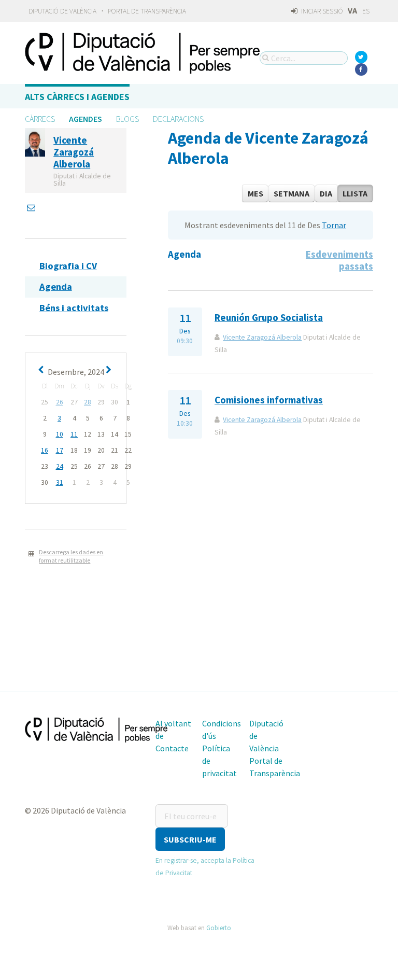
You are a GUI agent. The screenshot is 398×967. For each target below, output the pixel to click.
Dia (326, 193)
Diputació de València (62, 11)
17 (59, 450)
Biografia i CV (68, 266)
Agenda (55, 286)
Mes (255, 193)
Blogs (127, 119)
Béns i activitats (73, 308)
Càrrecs (40, 119)
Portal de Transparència (147, 11)
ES (365, 11)
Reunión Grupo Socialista (269, 318)
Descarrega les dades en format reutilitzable (71, 556)
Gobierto (218, 927)
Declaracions (178, 119)
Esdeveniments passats (339, 260)
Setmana (291, 193)
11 (74, 434)
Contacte (172, 748)
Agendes (85, 119)
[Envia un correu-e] (32, 207)
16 (44, 450)
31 (59, 482)
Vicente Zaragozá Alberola (262, 337)
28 (87, 402)
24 (59, 466)
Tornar (334, 225)
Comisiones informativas (269, 400)
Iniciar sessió (321, 11)
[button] (190, 839)
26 (59, 402)
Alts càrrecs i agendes (77, 97)
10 (59, 434)
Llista (355, 193)
